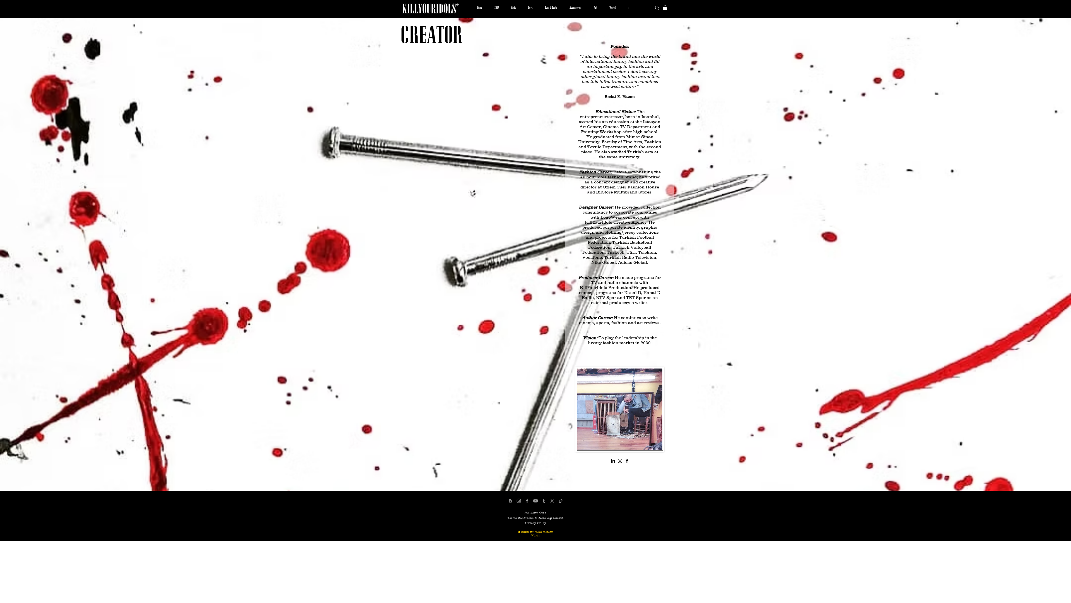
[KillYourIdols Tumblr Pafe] (544, 501)
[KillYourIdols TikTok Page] (560, 501)
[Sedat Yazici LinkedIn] (613, 461)
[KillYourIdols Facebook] (627, 461)
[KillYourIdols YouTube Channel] (535, 501)
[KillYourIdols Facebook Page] (527, 501)
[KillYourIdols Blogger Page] (510, 501)
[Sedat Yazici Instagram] (620, 461)
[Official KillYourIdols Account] (519, 501)
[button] (513, 8)
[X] (552, 501)
